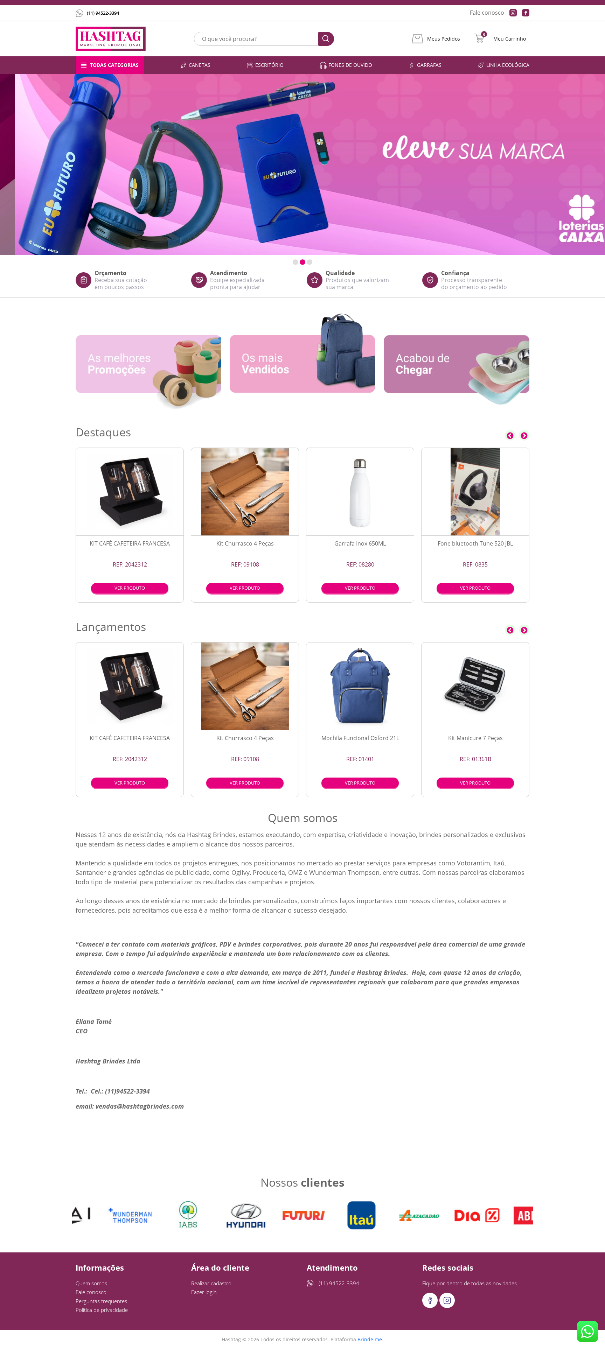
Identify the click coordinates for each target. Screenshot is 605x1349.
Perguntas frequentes (101, 1301)
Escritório (269, 65)
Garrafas (429, 65)
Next (524, 435)
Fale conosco (487, 12)
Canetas (199, 65)
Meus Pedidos (443, 39)
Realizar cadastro (211, 1283)
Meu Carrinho (509, 39)
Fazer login (204, 1291)
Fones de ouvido (350, 65)
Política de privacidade (102, 1309)
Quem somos (91, 1283)
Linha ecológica (507, 65)
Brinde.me (369, 1339)
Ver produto (129, 588)
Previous (510, 435)
